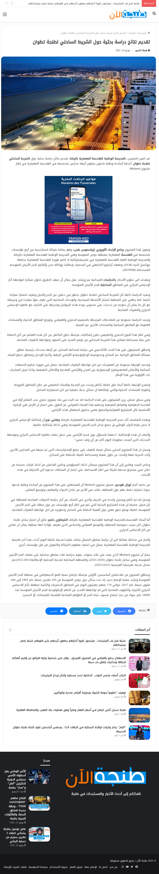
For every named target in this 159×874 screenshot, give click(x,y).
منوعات (132, 33)
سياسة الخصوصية (38, 866)
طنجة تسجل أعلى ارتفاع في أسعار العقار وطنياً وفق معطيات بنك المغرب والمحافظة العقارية (71, 710)
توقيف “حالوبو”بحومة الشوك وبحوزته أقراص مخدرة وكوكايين (90, 692)
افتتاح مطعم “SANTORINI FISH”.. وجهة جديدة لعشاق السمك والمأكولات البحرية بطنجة (15, 808)
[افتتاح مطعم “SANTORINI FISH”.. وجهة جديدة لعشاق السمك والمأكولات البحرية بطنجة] (39, 803)
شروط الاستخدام (58, 866)
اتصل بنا (103, 866)
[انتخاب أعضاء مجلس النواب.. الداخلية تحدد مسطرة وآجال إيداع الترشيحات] (139, 680)
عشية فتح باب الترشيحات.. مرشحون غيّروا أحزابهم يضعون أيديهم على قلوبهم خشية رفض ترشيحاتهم (73, 642)
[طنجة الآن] (128, 14)
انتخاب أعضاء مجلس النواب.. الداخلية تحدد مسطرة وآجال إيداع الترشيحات (83, 675)
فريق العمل (75, 866)
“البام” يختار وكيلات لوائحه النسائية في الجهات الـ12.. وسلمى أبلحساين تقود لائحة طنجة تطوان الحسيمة (69, 729)
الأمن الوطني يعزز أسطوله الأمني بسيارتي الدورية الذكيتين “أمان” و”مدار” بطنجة (15, 779)
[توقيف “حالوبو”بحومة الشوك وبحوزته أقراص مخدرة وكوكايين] (139, 698)
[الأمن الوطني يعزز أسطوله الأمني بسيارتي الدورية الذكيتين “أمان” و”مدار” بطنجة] (39, 776)
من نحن (113, 866)
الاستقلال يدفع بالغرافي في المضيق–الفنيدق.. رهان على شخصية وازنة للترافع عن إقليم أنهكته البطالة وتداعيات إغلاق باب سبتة (69, 660)
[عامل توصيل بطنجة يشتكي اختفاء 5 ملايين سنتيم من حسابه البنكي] (39, 834)
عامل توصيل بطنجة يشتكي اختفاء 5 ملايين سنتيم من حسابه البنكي (14, 835)
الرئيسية (143, 33)
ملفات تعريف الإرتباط (15, 866)
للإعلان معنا (90, 866)
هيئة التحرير (141, 50)
